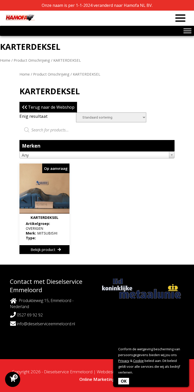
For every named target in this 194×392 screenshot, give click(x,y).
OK (124, 381)
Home (5, 60)
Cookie (138, 360)
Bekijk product (43, 249)
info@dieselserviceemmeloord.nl (45, 324)
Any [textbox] (25, 155)
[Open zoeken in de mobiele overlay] (97, 130)
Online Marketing (97, 379)
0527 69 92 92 (29, 315)
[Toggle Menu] (187, 30)
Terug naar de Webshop (51, 107)
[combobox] (97, 154)
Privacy (123, 360)
